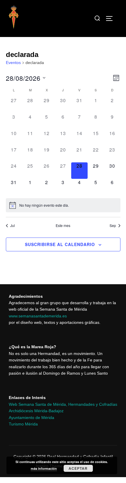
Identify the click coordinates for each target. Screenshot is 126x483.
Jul (12, 225)
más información (44, 468)
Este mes (63, 225)
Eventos (13, 62)
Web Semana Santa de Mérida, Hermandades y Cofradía (62, 404)
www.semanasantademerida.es (38, 316)
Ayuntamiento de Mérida (31, 417)
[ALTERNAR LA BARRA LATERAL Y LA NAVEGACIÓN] (111, 18)
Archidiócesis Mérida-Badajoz (36, 410)
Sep (113, 225)
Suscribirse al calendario (60, 244)
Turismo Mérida (23, 424)
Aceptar (78, 468)
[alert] (63, 205)
